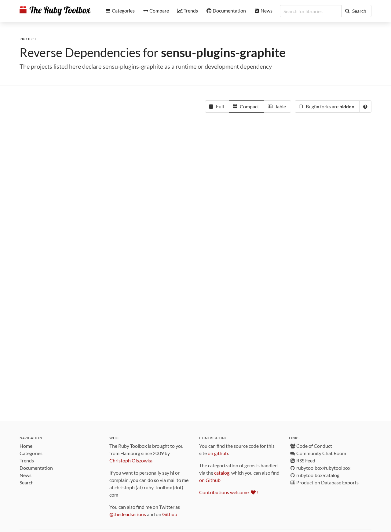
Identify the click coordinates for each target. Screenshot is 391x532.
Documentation (36, 468)
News (25, 475)
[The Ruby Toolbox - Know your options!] (55, 11)
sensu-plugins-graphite (223, 52)
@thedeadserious (127, 514)
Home (26, 446)
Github (169, 514)
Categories (31, 453)
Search (27, 482)
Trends (27, 460)
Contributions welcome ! (228, 492)
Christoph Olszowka (130, 460)
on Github (210, 480)
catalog (221, 473)
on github (218, 453)
